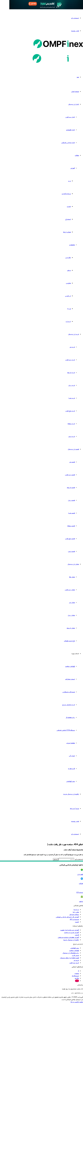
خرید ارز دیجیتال (73, 334)
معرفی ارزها (67, 232)
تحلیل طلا (72, 577)
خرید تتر (72, 347)
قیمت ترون (71, 551)
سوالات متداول (74, 914)
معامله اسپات (70, 743)
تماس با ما (76, 912)
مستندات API (74, 919)
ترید (69, 181)
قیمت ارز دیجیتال (73, 449)
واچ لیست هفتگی (69, 641)
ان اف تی (68, 296)
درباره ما (76, 909)
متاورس (68, 283)
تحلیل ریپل (71, 615)
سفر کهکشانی (70, 781)
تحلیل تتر (72, 602)
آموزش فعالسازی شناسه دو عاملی (68, 937)
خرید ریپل (71, 385)
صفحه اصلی (75, 91)
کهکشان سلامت (70, 666)
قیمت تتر (72, 462)
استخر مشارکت (70, 679)
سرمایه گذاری (66, 194)
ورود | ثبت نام (74, 808)
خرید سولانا (71, 423)
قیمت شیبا (71, 513)
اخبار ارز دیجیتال (73, 104)
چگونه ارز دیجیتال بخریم (71, 794)
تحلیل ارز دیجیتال (73, 564)
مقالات (77, 155)
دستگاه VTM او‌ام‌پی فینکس (66, 730)
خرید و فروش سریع (68, 705)
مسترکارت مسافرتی (68, 692)
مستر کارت (75, 955)
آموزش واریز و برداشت (71, 932)
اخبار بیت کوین (70, 117)
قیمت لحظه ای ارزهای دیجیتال (69, 958)
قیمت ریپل (71, 500)
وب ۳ (69, 309)
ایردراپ (68, 321)
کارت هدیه (71, 768)
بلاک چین (68, 257)
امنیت (69, 206)
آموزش (72, 168)
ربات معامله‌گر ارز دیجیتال (71, 953)
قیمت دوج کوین (70, 538)
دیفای (69, 270)
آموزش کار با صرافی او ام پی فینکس (67, 917)
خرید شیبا (72, 398)
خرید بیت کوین (70, 360)
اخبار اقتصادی (70, 130)
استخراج (68, 219)
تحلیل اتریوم (71, 628)
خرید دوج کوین (70, 411)
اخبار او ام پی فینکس (68, 142)
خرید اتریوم (71, 372)
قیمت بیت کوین (70, 475)
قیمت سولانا (71, 526)
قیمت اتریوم (71, 487)
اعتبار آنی (72, 756)
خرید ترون (71, 436)
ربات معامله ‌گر (70, 717)
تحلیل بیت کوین (70, 590)
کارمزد (77, 935)
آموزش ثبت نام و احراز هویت (69, 930)
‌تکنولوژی (72, 245)
